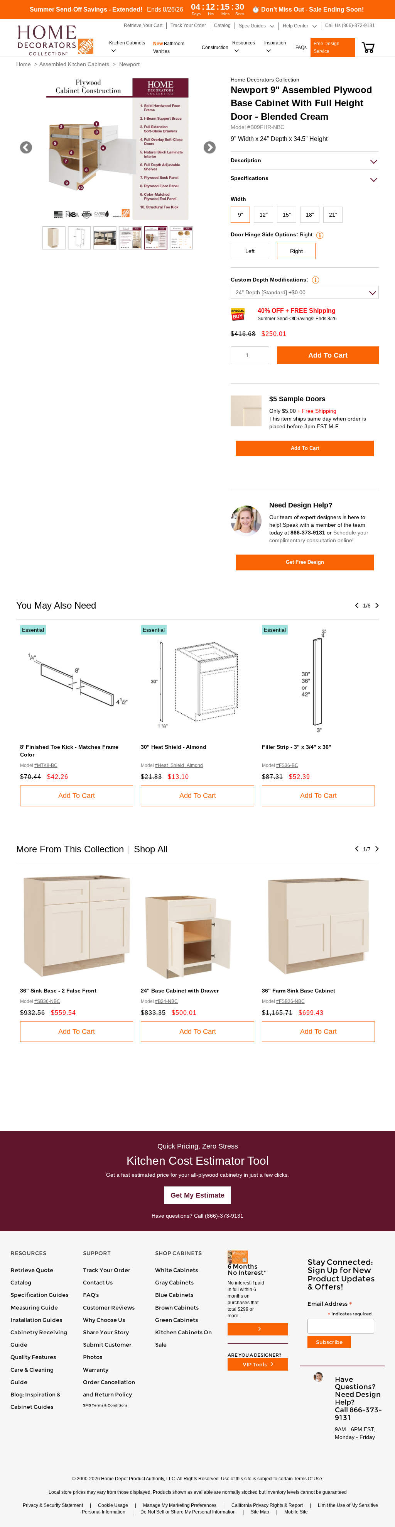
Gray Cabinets (174, 1282)
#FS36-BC (287, 765)
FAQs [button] (301, 47)
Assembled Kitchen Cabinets (74, 64)
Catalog (20, 1282)
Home (23, 64)
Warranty (95, 1369)
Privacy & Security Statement (53, 1505)
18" (310, 215)
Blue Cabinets (174, 1294)
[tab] (305, 160)
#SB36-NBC (47, 1001)
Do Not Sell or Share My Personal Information (188, 1512)
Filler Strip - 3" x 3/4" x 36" (296, 747)
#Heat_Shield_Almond (179, 765)
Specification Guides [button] (39, 1294)
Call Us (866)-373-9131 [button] (350, 25)
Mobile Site (296, 1512)
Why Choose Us (104, 1320)
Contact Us (98, 1282)
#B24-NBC (166, 1001)
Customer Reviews (109, 1307)
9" (240, 215)
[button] (368, 47)
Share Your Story (106, 1332)
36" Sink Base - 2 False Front (58, 990)
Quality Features (33, 1357)
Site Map (260, 1512)
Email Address (339, 1309)
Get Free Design (305, 562)
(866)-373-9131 (224, 1216)
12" (264, 215)
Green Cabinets (176, 1320)
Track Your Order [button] (188, 25)
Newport (129, 64)
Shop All (150, 849)
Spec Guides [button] (252, 26)
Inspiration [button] (275, 43)
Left (250, 251)
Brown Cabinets (177, 1307)
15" (287, 215)
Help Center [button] (295, 26)
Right (296, 251)
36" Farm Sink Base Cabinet (298, 990)
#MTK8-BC (45, 765)
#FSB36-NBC (290, 1001)
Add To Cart (328, 355)
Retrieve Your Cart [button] (143, 25)
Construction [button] (215, 47)
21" (333, 215)
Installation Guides (36, 1320)
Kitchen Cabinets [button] (127, 43)
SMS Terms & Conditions (105, 1405)
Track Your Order (106, 1270)
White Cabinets (176, 1270)
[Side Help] (319, 234)
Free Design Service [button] (326, 47)
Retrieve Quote (31, 1270)
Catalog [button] (222, 25)
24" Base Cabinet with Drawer (180, 990)
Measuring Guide (34, 1307)
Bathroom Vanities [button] (168, 47)
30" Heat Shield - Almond (173, 747)
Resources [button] (243, 43)
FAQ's (91, 1294)
